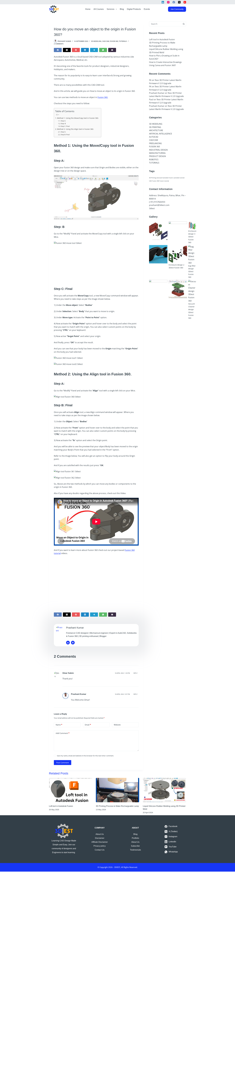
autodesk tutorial (179, 178)
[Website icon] (73, 642)
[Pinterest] (76, 50)
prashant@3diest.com (159, 205)
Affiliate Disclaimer (99, 842)
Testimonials (135, 850)
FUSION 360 (114, 41)
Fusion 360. (103, 97)
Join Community (177, 9)
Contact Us (99, 850)
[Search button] (183, 24)
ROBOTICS (153, 159)
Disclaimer (99, 838)
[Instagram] (168, 2)
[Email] (112, 50)
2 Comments (59, 44)
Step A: (63, 121)
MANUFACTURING (157, 153)
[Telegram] (94, 50)
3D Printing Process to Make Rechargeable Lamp (117, 806)
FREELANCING (155, 143)
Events (147, 9)
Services (110, 9)
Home (87, 9)
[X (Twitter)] (179, 2)
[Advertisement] (96, 265)
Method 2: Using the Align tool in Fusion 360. (75, 129)
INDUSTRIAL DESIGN (158, 149)
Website (117, 724)
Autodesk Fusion (167, 178)
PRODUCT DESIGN (157, 156)
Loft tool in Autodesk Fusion (162, 39)
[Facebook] (174, 2)
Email (88, 724)
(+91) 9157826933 (157, 202)
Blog (122, 9)
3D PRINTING (155, 127)
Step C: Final (65, 126)
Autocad (159, 178)
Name (59, 724)
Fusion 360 (155, 181)
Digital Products (134, 9)
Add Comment (62, 733)
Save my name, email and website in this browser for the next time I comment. (85, 756)
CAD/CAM (105, 41)
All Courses (99, 9)
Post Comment (62, 762)
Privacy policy (100, 846)
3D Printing (152, 178)
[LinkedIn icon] (68, 642)
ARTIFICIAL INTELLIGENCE (160, 133)
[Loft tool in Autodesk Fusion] (70, 790)
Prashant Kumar (78, 694)
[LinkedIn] (163, 2)
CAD (150, 181)
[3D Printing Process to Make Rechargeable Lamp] (117, 790)
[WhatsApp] (103, 50)
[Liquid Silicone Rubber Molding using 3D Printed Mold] (164, 790)
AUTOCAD (153, 137)
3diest (152, 208)
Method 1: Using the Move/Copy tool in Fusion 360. (78, 118)
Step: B (63, 123)
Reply (135, 673)
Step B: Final (65, 134)
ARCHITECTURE (156, 130)
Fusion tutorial (164, 181)
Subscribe (135, 846)
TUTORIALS (123, 41)
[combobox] (165, 23)
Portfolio (135, 838)
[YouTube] (185, 2)
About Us (100, 834)
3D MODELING (96, 41)
